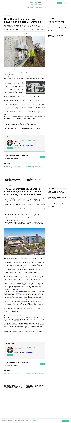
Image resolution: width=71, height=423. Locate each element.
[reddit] (26, 33)
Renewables (27, 10)
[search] (7, 3)
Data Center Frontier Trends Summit (17, 270)
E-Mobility (43, 10)
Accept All (66, 420)
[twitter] (24, 33)
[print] (44, 33)
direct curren (34, 308)
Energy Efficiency (51, 10)
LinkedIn (38, 128)
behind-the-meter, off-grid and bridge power (31, 264)
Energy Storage (19, 10)
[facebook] (20, 33)
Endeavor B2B (40, 269)
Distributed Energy (35, 10)
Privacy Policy (34, 420)
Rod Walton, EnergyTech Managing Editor (12, 29)
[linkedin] (22, 33)
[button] (5, 3)
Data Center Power (8, 185)
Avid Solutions (14, 291)
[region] (35, 421)
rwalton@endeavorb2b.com (29, 145)
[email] (28, 33)
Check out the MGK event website (26, 331)
